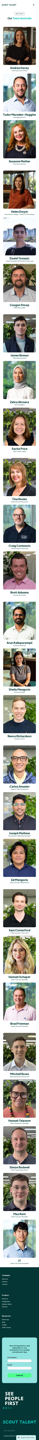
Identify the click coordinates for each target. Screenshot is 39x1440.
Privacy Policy (9, 1436)
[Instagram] (8, 1408)
